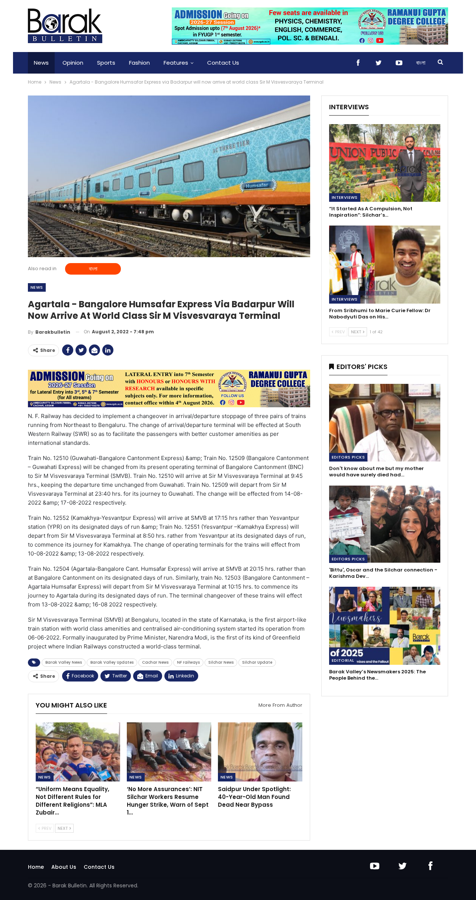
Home (36, 867)
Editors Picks (348, 457)
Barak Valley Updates (112, 662)
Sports (106, 63)
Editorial (343, 660)
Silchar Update (257, 662)
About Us (63, 867)
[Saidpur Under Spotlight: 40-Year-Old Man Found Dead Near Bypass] (260, 751)
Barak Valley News (63, 662)
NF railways (188, 662)
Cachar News (155, 662)
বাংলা (420, 63)
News (41, 63)
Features (176, 63)
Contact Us (223, 63)
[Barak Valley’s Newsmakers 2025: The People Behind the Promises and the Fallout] (384, 625)
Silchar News (221, 662)
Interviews (345, 197)
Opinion (72, 63)
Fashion (139, 63)
